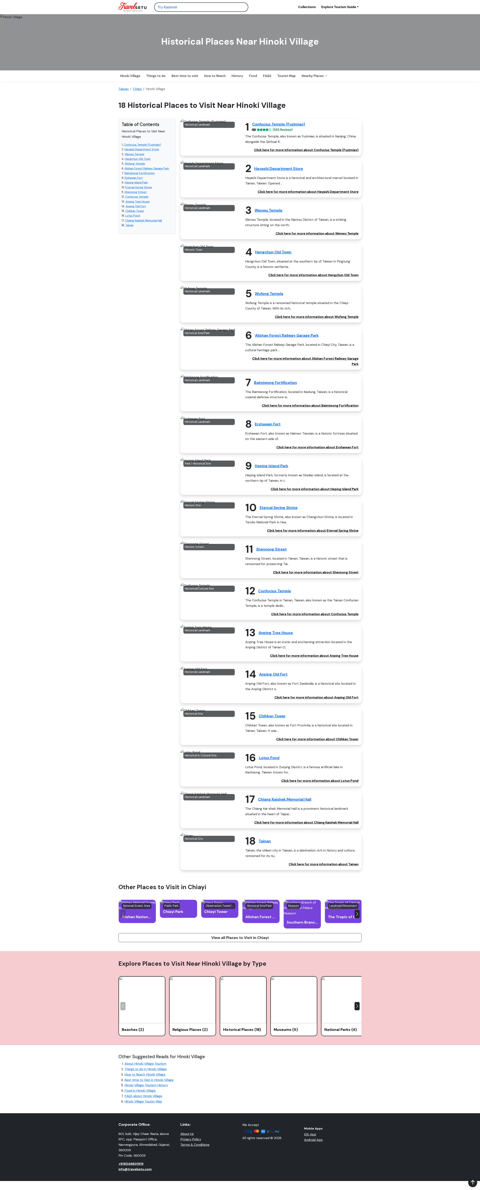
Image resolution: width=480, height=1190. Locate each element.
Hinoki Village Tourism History (146, 1085)
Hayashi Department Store (141, 149)
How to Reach (215, 76)
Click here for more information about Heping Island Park (314, 489)
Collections (307, 7)
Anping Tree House (137, 202)
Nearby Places (313, 76)
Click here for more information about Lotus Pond (319, 781)
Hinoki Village (130, 76)
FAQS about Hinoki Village (143, 1096)
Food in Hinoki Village (140, 1091)
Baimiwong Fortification (139, 173)
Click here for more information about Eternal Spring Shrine (312, 531)
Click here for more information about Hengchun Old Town (313, 275)
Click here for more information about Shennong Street (315, 572)
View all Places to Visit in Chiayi (240, 937)
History (237, 76)
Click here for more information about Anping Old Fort (316, 697)
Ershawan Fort (134, 178)
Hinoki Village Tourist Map (143, 1101)
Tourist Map (286, 76)
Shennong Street (135, 192)
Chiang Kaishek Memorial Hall (143, 220)
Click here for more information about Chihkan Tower (317, 739)
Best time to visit (185, 76)
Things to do (156, 76)
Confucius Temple (136, 197)
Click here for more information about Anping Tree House (314, 656)
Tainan (129, 225)
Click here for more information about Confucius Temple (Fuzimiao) (306, 150)
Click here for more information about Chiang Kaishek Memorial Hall (306, 822)
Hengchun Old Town (138, 159)
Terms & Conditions (194, 1145)
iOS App (310, 1134)
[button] (357, 914)
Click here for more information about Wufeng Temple (316, 317)
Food (253, 76)
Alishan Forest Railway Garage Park (146, 168)
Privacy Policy (190, 1139)
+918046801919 (130, 1164)
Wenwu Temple (134, 154)
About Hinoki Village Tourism (145, 1064)
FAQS (267, 76)
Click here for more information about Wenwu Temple (317, 233)
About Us (187, 1134)
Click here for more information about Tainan (323, 864)
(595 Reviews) (282, 129)
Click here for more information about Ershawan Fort (317, 447)
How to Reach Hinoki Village (144, 1074)
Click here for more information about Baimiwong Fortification (310, 405)
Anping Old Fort (136, 206)
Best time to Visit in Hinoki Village (149, 1080)
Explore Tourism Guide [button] (338, 7)
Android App (313, 1140)
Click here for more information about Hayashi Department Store (308, 192)
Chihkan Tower (134, 211)
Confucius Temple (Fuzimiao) (142, 145)
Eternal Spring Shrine (138, 187)
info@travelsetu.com (135, 1169)
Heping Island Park (136, 182)
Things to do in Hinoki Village (145, 1069)
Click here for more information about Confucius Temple (314, 614)
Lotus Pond (132, 216)
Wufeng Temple (135, 164)
